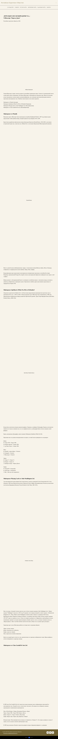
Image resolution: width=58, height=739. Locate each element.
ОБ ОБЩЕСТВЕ (10, 7)
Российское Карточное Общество (12, 3)
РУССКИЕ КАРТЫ (23, 7)
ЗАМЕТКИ (49, 7)
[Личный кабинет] (53, 3)
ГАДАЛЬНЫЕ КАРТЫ (41, 7)
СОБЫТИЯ (17, 7)
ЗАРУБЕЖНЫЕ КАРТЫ (32, 7)
